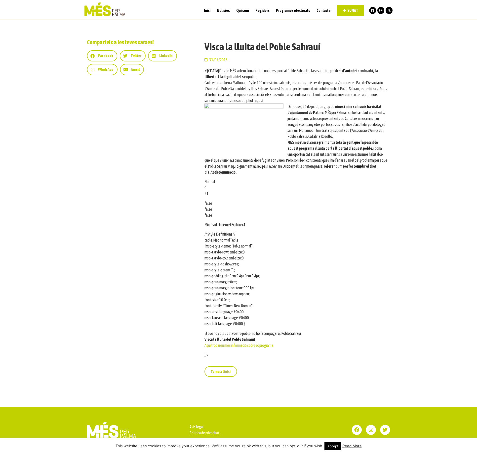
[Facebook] (372, 10)
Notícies (223, 10)
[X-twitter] (389, 10)
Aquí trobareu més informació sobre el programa (238, 345)
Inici (207, 10)
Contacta (323, 10)
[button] (102, 55)
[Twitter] (385, 430)
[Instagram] (380, 10)
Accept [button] (332, 446)
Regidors (262, 10)
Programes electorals (293, 10)
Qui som (242, 10)
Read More (352, 446)
